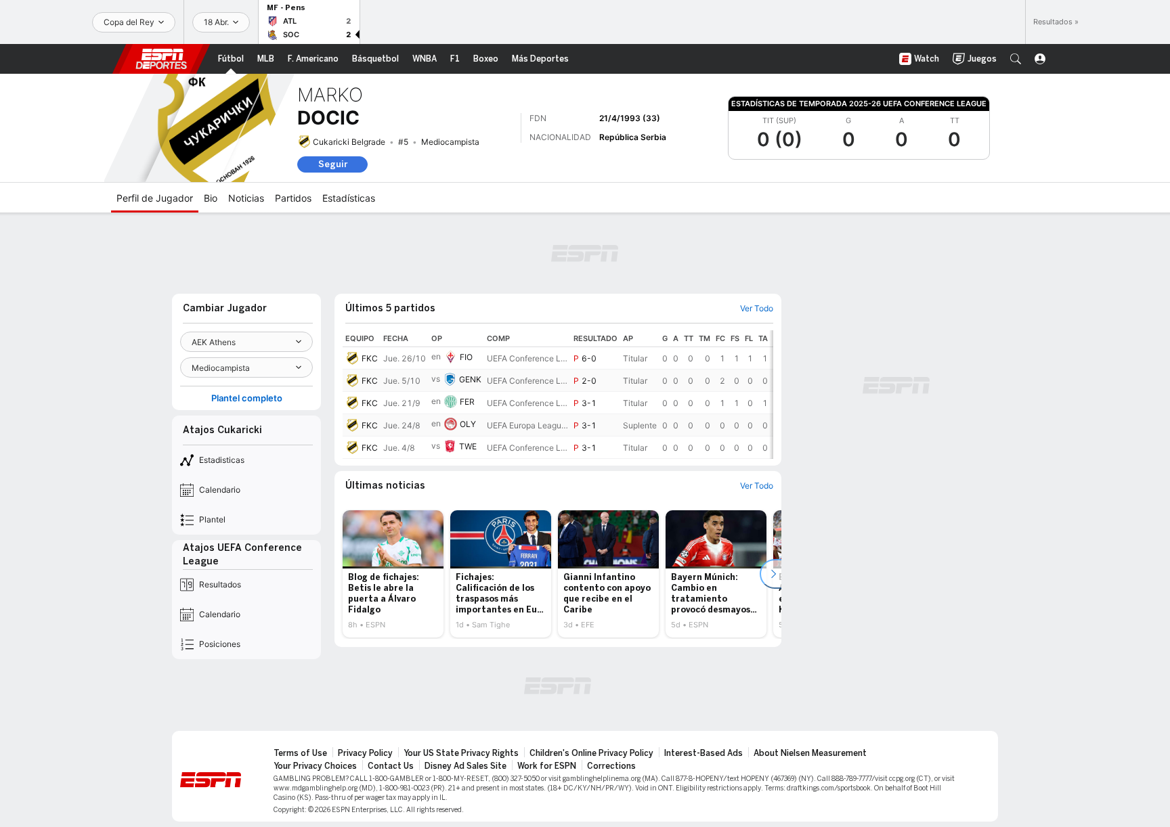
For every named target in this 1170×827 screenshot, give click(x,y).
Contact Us (391, 766)
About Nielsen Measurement (810, 753)
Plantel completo (246, 398)
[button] (1015, 58)
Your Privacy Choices (315, 766)
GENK (470, 379)
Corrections (611, 766)
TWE (468, 446)
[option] (393, 574)
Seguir (332, 164)
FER (467, 402)
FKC (370, 358)
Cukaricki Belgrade (349, 142)
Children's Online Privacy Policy (591, 753)
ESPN (161, 59)
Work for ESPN (546, 766)
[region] (558, 394)
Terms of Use (300, 753)
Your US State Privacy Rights (461, 753)
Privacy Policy (365, 753)
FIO (466, 357)
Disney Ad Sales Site (465, 766)
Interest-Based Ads (703, 753)
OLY (468, 424)
